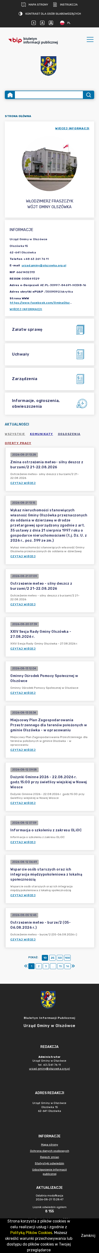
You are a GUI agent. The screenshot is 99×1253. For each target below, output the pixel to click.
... (53, 966)
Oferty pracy (18, 443)
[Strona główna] (10, 95)
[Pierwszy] (26, 966)
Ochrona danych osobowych (49, 1151)
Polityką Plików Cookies (31, 1232)
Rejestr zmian (49, 1157)
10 (45, 957)
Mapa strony (38, 4)
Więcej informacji (26, 309)
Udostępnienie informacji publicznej (49, 1172)
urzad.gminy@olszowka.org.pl (44, 265)
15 (60, 966)
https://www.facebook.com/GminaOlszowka (44, 302)
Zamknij (88, 1235)
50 (60, 957)
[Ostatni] (73, 966)
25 (52, 957)
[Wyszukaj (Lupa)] (88, 95)
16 (67, 966)
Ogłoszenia (69, 434)
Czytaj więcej (23, 483)
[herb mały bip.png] (49, 66)
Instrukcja (69, 4)
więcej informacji (72, 128)
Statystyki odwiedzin (49, 1163)
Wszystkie (15, 434)
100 (67, 957)
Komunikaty (41, 434)
